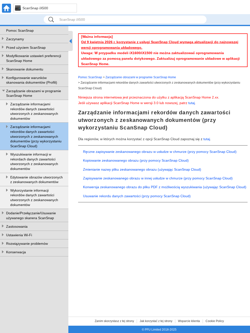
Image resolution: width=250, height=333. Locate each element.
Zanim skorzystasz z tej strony (114, 321)
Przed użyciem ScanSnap (26, 47)
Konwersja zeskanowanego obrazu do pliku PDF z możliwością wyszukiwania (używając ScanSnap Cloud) (164, 187)
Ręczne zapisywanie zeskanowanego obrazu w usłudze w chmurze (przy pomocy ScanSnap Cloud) (160, 152)
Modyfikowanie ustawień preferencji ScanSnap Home (33, 58)
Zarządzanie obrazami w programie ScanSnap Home (33, 93)
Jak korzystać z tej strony (156, 321)
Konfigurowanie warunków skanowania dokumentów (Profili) (31, 80)
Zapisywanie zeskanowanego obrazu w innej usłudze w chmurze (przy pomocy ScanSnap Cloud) (158, 178)
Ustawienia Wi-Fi (19, 235)
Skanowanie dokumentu (24, 69)
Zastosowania (17, 226)
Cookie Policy (215, 321)
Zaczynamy (15, 39)
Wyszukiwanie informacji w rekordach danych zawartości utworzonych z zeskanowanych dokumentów (34, 161)
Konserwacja (16, 252)
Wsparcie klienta (189, 321)
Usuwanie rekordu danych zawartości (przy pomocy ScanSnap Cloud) (137, 196)
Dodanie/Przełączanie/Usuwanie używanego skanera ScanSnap (31, 215)
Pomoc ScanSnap (20, 30)
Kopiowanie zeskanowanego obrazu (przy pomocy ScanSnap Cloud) (136, 160)
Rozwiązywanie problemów (27, 243)
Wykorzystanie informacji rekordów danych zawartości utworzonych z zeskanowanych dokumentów (34, 197)
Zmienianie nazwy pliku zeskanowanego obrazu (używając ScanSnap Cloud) (142, 169)
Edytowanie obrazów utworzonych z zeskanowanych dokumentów (36, 179)
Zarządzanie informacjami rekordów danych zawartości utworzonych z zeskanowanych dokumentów (34, 111)
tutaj (191, 103)
